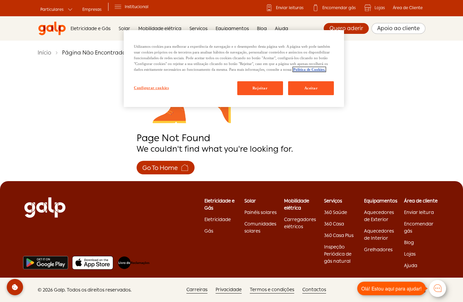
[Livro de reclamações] (133, 262)
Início (44, 52)
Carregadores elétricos (300, 223)
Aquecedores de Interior (379, 234)
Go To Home (160, 168)
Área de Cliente (408, 7)
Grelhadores (378, 249)
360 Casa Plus (339, 235)
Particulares (51, 9)
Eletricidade (217, 219)
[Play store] (45, 262)
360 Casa (334, 224)
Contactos (314, 289)
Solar (250, 201)
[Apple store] (92, 262)
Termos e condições (272, 289)
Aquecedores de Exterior (379, 215)
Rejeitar (260, 88)
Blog (262, 28)
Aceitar (311, 88)
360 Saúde (335, 212)
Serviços (198, 28)
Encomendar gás (339, 7)
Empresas (91, 9)
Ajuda (281, 28)
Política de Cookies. (309, 69)
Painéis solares (260, 212)
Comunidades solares (260, 227)
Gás (208, 231)
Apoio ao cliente (398, 28)
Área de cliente (421, 201)
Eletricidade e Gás (90, 28)
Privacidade (229, 289)
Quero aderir (346, 28)
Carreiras (196, 289)
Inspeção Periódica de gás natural (337, 254)
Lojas (380, 7)
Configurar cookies (151, 88)
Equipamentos (232, 28)
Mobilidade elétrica (296, 204)
